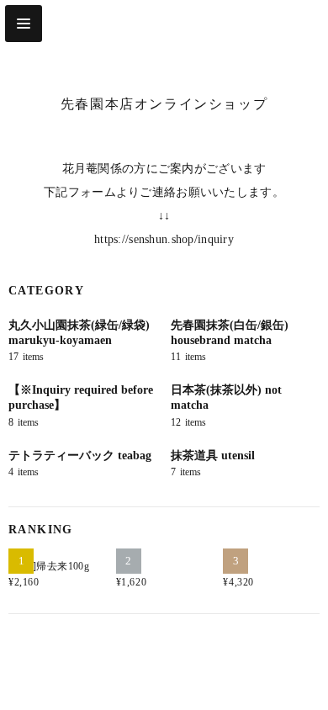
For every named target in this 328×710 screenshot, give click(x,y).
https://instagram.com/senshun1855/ (147, 668)
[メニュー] (23, 23)
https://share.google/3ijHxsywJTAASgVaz (180, 668)
